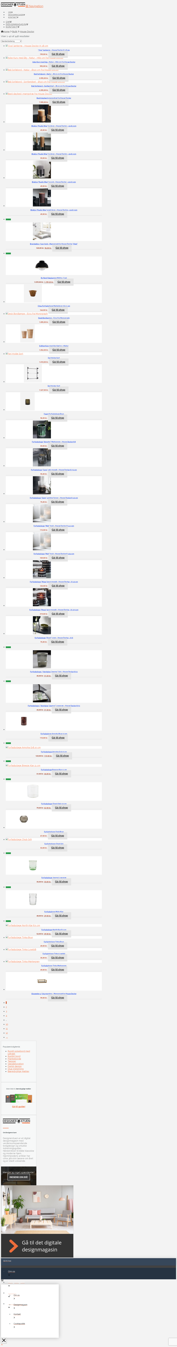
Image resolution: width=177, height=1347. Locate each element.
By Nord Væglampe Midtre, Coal (54, 278)
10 (7, 1024)
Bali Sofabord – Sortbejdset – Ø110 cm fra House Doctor (53, 86)
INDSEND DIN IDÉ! (19, 1177)
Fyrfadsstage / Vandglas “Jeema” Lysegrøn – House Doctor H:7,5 (54, 706)
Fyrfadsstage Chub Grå (53, 844)
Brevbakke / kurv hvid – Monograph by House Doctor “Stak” (54, 244)
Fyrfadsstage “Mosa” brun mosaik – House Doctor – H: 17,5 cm (53, 610)
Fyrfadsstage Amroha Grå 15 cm (54, 752)
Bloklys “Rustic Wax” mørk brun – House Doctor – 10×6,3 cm (53, 210)
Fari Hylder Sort (54, 386)
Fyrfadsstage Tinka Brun (54, 942)
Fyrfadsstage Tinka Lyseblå (54, 954)
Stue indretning (16, 1069)
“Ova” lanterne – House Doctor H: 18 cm (54, 50)
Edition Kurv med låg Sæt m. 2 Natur (53, 346)
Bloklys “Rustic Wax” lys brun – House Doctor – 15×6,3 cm (54, 154)
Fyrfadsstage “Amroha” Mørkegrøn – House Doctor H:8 (54, 442)
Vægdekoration (16, 1064)
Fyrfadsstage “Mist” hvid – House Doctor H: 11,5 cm (54, 526)
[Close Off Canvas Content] (4, 1341)
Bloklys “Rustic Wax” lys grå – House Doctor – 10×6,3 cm (54, 182)
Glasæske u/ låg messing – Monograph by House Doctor (53, 994)
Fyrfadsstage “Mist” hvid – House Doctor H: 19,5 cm (54, 554)
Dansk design (15, 1066)
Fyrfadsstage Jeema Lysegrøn (53, 878)
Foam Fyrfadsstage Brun (54, 414)
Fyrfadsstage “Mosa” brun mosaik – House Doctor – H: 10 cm (54, 582)
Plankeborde (14, 1058)
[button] (34, 6)
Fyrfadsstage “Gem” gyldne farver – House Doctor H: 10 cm (54, 498)
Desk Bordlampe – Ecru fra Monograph (53, 318)
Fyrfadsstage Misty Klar (53, 912)
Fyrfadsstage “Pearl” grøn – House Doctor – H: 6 (54, 638)
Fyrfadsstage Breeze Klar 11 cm (54, 770)
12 (7, 1033)
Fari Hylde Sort (54, 358)
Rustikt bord (14, 1056)
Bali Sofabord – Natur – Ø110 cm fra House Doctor (54, 74)
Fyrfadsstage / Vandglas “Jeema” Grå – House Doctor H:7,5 (54, 672)
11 (7, 1028)
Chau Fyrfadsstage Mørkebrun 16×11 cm (54, 306)
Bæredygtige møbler (18, 1071)
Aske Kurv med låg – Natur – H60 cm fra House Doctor (53, 62)
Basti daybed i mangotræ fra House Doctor (54, 98)
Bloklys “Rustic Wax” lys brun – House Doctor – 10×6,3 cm (53, 126)
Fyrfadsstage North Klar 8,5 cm (53, 930)
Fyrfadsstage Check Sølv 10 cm (53, 804)
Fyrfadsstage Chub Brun (54, 832)
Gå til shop (58, 53)
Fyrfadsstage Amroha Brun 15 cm (54, 734)
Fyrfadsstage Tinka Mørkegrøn (53, 966)
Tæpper (12, 1061)
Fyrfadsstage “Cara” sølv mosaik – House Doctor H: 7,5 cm (54, 470)
